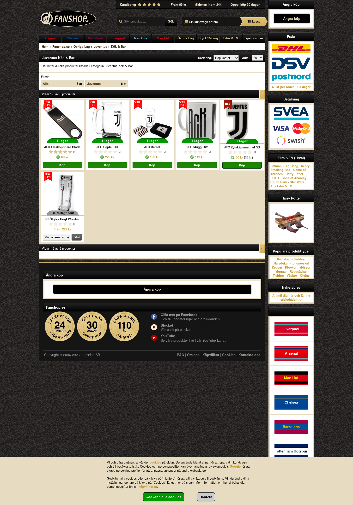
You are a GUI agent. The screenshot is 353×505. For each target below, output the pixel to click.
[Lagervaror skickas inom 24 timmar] (60, 326)
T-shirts (278, 275)
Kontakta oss (249, 354)
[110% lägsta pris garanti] (124, 326)
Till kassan (255, 21)
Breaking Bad (280, 169)
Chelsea (73, 38)
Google (235, 466)
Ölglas (305, 275)
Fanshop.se (61, 46)
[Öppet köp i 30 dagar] (92, 326)
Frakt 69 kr (178, 4)
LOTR (274, 178)
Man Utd (163, 38)
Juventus (100, 46)
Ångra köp (291, 18)
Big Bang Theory (297, 166)
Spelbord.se (254, 38)
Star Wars (297, 182)
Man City (140, 38)
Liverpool (118, 38)
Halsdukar (281, 263)
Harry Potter (294, 173)
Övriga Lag (185, 38)
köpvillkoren (148, 486)
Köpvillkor (210, 354)
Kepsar (277, 267)
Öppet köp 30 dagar (245, 4)
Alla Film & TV (281, 186)
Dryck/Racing (208, 38)
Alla (62, 83)
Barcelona (95, 38)
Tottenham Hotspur (291, 451)
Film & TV (230, 38)
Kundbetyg (128, 4)
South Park (278, 182)
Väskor (292, 275)
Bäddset (299, 259)
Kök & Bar (118, 46)
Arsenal (50, 38)
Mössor (304, 267)
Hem (45, 46)
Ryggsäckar (298, 271)
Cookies (229, 354)
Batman (276, 166)
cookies (155, 462)
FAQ (180, 354)
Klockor (291, 267)
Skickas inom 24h (208, 4)
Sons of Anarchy (294, 178)
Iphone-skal (300, 263)
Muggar (281, 271)
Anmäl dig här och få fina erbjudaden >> (291, 297)
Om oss (193, 354)
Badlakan (284, 259)
